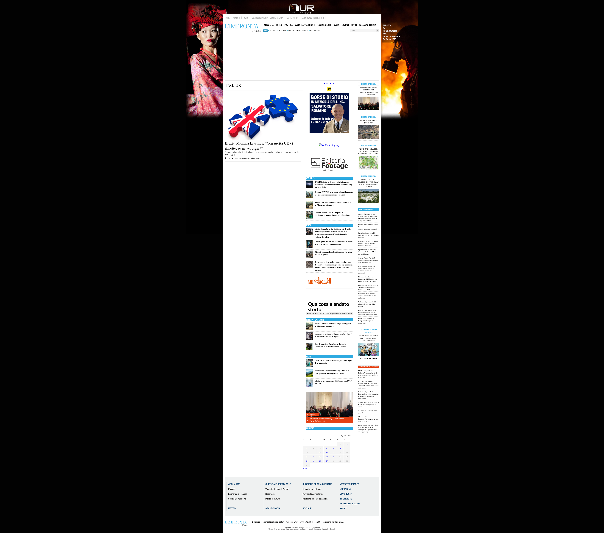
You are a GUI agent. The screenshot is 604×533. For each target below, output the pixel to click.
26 (320, 461)
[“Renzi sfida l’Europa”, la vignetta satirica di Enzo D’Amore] (368, 350)
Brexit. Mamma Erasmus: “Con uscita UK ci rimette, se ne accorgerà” (259, 146)
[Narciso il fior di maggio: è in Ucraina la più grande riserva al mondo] (368, 196)
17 (307, 457)
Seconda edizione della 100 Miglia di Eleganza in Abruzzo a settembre (333, 203)
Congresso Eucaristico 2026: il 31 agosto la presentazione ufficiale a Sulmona (368, 287)
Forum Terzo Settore (369, 367)
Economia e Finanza (237, 494)
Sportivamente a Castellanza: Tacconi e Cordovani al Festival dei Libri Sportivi (330, 345)
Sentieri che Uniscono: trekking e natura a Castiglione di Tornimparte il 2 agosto (332, 372)
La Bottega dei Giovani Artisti (313, 18)
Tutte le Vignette (368, 359)
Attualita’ (234, 484)
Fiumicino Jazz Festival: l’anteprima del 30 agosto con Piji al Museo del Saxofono (367, 279)
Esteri (308, 225)
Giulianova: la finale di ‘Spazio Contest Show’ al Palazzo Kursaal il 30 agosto (333, 335)
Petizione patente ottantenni (315, 499)
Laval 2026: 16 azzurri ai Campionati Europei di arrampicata (366, 320)
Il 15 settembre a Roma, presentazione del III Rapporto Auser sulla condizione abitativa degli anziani (368, 384)
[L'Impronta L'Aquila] (243, 28)
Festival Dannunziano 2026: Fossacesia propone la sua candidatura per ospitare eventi (367, 312)
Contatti (236, 18)
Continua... (257, 158)
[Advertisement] (302, 56)
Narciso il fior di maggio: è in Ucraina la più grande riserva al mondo (368, 183)
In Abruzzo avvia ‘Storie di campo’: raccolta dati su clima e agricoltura (368, 295)
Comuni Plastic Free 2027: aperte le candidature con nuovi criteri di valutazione (332, 214)
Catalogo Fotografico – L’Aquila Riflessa (267, 18)
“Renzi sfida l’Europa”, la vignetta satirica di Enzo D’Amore (368, 338)
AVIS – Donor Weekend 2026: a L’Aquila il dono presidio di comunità (368, 404)
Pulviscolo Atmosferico (312, 494)
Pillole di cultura (272, 499)
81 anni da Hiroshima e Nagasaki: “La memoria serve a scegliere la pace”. (368, 419)
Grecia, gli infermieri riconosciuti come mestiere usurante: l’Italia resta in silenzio (333, 243)
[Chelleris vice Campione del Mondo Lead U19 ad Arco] (309, 386)
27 (327, 461)
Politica (231, 489)
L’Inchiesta (346, 494)
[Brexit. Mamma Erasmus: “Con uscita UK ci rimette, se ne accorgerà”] (263, 139)
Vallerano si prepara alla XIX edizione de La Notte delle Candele (367, 304)
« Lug (305, 468)
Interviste (346, 499)
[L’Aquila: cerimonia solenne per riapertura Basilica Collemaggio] (329, 408)
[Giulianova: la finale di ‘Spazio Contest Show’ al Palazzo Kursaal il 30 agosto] (309, 339)
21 (333, 457)
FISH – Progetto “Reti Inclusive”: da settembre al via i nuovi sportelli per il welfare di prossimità (368, 374)
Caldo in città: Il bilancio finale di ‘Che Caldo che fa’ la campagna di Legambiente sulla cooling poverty (368, 428)
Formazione (237, 158)
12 (320, 452)
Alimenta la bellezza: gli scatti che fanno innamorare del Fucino (368, 151)
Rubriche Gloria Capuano (317, 484)
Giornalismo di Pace (311, 489)
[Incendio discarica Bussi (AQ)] (368, 132)
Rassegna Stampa (350, 503)
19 (320, 457)
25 (313, 461)
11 (313, 452)
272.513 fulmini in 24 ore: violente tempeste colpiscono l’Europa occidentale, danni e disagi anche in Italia (333, 185)
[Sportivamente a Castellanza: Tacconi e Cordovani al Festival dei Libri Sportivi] (309, 349)
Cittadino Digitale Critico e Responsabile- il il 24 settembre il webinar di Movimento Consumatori (368, 395)
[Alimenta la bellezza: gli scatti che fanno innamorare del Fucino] (368, 163)
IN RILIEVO (246, 158)
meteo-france (302, 30)
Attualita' (310, 178)
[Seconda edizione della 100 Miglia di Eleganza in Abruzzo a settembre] (309, 208)
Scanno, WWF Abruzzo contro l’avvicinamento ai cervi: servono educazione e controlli (334, 193)
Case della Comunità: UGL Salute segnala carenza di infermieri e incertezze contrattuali (367, 269)
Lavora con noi (292, 18)
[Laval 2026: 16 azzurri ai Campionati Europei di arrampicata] (309, 366)
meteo (291, 30)
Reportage (270, 494)
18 (313, 457)
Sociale (307, 508)
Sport (308, 356)
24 (307, 461)
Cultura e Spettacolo (315, 320)
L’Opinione (345, 489)
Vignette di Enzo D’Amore (277, 489)
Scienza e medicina (237, 499)
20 (327, 457)
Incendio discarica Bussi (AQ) (368, 122)
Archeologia (272, 508)
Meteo (246, 18)
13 (327, 452)
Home (227, 18)
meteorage (315, 30)
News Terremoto (349, 484)
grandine (282, 30)
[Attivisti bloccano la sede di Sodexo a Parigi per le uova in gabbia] (309, 257)
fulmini (272, 30)
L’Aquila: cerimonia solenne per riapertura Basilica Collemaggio (325, 419)
